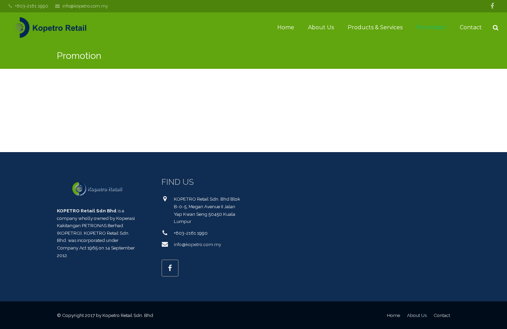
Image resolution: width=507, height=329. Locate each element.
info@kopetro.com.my (85, 6)
